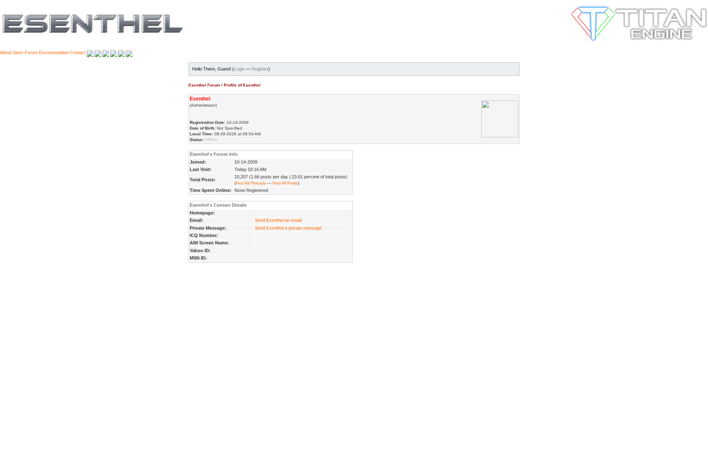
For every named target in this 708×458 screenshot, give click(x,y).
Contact (78, 52)
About (5, 52)
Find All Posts (285, 183)
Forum (31, 52)
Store (18, 52)
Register (260, 68)
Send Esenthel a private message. (289, 228)
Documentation (54, 52)
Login (239, 68)
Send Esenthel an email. (278, 220)
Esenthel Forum (204, 85)
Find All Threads (251, 183)
